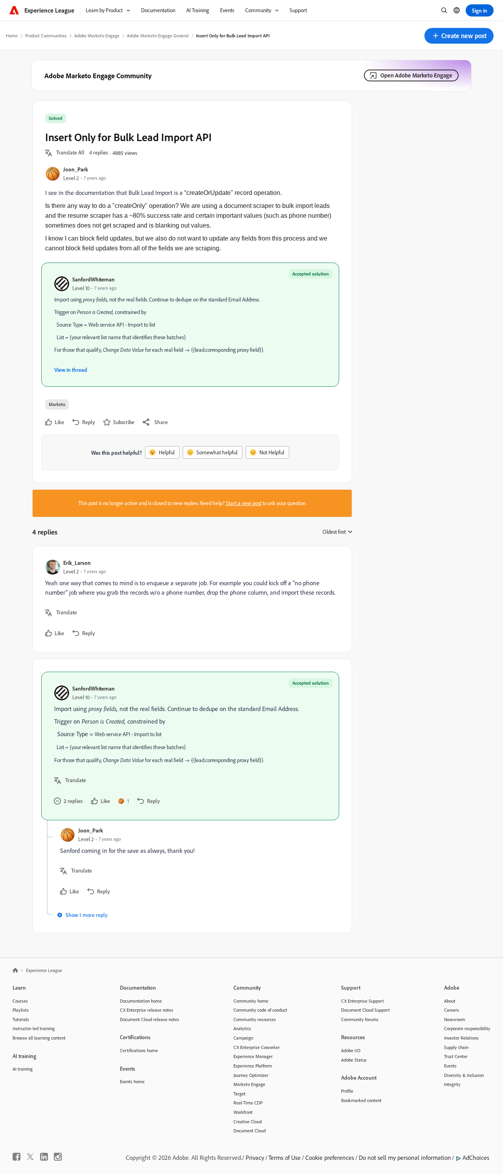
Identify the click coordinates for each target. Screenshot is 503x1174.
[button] (459, 36)
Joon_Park (75, 169)
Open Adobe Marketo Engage (416, 75)
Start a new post (243, 503)
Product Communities (46, 36)
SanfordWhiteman (93, 279)
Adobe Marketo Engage (96, 36)
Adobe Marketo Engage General (158, 36)
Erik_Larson (77, 562)
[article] (190, 599)
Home (12, 36)
